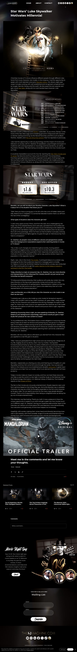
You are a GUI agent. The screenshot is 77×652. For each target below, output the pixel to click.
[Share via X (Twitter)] (15, 472)
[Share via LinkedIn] (18, 472)
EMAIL (27, 609)
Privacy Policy (30, 650)
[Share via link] (22, 472)
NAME (27, 601)
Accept (70, 649)
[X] (68, 3)
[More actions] (65, 7)
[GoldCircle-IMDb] (72, 3)
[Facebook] (65, 3)
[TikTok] (70, 3)
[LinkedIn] (63, 3)
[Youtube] (59, 3)
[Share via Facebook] (11, 472)
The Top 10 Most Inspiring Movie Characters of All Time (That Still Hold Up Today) (38, 503)
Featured (17, 467)
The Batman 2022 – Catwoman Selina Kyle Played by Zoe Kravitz (61, 503)
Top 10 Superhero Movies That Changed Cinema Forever (13, 503)
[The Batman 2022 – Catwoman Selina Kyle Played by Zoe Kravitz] (63, 494)
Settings (63, 649)
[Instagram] (61, 3)
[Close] (75, 649)
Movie (12, 467)
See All (72, 485)
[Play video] (38, 436)
